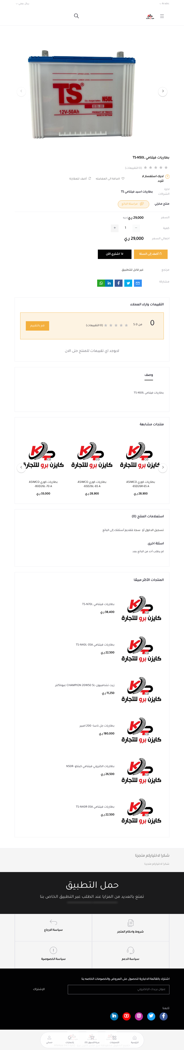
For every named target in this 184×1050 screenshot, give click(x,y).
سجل (137, 530)
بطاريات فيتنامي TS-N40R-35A (95, 807)
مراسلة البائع (130, 204)
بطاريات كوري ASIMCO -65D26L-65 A (92, 484)
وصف (149, 375)
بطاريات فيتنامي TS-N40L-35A (95, 645)
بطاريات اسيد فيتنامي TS (137, 192)
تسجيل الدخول (154, 530)
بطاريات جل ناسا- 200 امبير (97, 726)
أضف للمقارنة (78, 179)
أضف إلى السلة (149, 254)
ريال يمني (23, 3)
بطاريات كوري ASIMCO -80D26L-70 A (43, 484)
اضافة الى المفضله (108, 179)
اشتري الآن (113, 254)
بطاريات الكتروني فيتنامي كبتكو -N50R (90, 766)
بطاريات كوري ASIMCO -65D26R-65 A (140, 484)
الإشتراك (39, 989)
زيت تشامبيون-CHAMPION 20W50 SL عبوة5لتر (84, 685)
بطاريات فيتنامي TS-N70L (98, 604)
